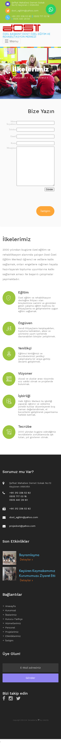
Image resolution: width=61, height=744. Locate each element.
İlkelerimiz (11, 614)
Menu (13, 41)
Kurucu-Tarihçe (14, 619)
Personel (10, 627)
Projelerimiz (11, 631)
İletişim (45, 211)
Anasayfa (20, 77)
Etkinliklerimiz (13, 636)
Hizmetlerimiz (13, 623)
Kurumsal (10, 610)
